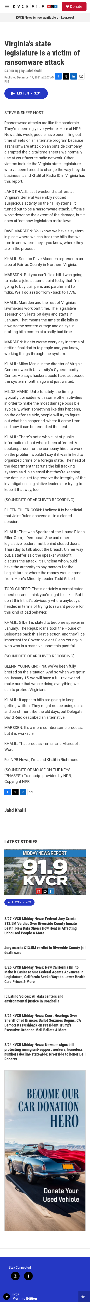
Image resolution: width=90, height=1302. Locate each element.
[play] (6, 1296)
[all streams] (84, 1296)
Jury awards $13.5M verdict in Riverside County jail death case (45, 950)
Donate (76, 6)
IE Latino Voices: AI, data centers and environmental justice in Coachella (33, 998)
